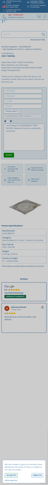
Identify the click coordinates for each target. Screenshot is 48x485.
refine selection (11, 480)
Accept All (11, 475)
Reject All (37, 475)
